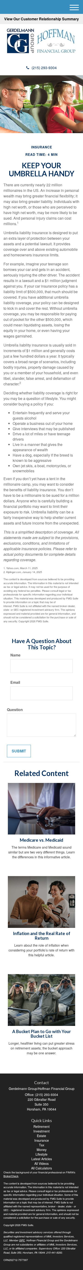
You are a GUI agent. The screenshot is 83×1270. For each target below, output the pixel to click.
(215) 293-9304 (44, 67)
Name (15, 655)
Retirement (41, 1126)
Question (15, 709)
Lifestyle (41, 1154)
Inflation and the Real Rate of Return (41, 936)
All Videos (41, 1163)
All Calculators (41, 1168)
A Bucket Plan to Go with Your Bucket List (41, 1034)
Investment (41, 1131)
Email (15, 682)
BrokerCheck (10, 1176)
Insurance (41, 1140)
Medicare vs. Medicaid (41, 840)
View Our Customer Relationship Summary (41, 18)
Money (42, 1149)
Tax (41, 1145)
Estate (41, 1135)
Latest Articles (41, 1158)
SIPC (22, 1240)
